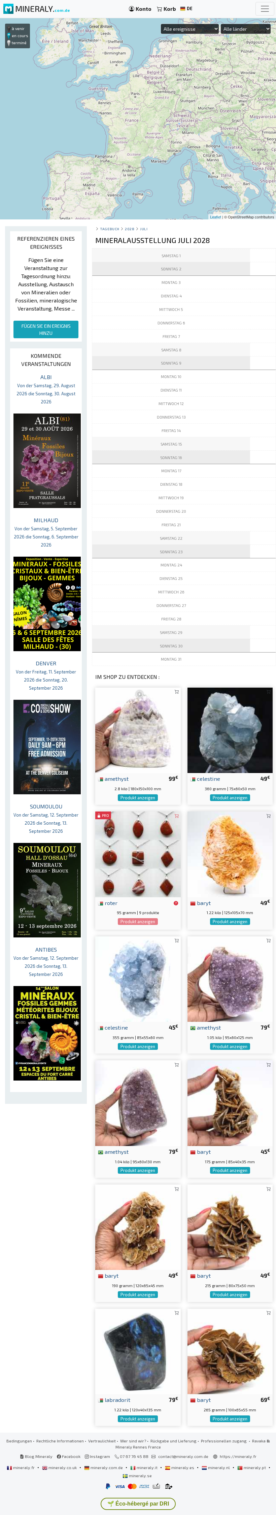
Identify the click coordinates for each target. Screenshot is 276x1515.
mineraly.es (182, 1467)
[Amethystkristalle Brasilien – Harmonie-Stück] (137, 1102)
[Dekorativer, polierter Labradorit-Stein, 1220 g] (137, 1350)
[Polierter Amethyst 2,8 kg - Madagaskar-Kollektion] (137, 729)
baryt (203, 902)
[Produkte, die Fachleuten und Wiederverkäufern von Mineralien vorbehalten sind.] (176, 903)
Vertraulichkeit (102, 1440)
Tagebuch (109, 229)
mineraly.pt (255, 1467)
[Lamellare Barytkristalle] (137, 1226)
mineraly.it (147, 1467)
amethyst (116, 778)
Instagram (99, 1456)
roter (110, 902)
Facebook (70, 1456)
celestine (208, 778)
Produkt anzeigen (137, 797)
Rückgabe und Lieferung (173, 1440)
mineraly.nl (219, 1467)
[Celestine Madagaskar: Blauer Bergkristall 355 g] (137, 978)
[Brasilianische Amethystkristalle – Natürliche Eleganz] (230, 978)
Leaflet (215, 216)
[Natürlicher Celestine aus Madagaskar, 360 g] (230, 729)
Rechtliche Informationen (60, 1440)
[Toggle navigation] (264, 9)
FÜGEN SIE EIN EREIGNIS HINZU (46, 329)
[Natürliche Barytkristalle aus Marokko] (230, 1350)
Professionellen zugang (224, 1440)
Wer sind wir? (133, 1440)
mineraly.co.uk (62, 1467)
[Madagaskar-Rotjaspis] (137, 853)
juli (143, 229)
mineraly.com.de (107, 1467)
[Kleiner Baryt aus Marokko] (230, 1226)
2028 (129, 229)
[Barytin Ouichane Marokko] (230, 1102)
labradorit (116, 1399)
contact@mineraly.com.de (183, 1456)
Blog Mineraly (38, 1456)
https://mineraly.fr (238, 1456)
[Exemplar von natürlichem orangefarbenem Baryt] (230, 853)
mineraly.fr (24, 1467)
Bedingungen (19, 1440)
